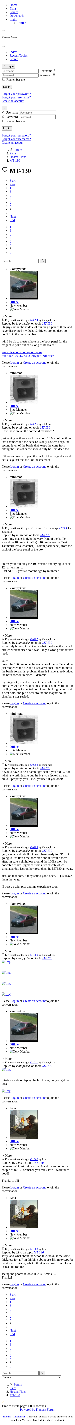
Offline (14, 302)
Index (13, 52)
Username (45, 71)
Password (45, 75)
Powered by (27, 1409)
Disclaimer (19, 1416)
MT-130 (47, 323)
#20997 (34, 639)
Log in (6, 86)
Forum (14, 12)
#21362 (34, 1159)
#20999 (34, 847)
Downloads (17, 15)
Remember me (15, 79)
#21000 (34, 954)
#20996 (63, 528)
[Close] (3, 46)
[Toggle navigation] (3, 30)
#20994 (34, 320)
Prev (12, 184)
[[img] (6, 962)
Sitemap (7, 1416)
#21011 (34, 1062)
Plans (13, 8)
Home (13, 5)
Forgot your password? (16, 93)
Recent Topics (19, 55)
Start (12, 180)
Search (14, 59)
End (12, 220)
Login (13, 19)
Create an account (13, 101)
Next (13, 216)
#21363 (34, 1248)
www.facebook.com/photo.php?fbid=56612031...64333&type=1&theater (28, 353)
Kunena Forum (45, 1409)
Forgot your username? (16, 97)
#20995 (34, 424)
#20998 (34, 764)
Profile (22, 23)
